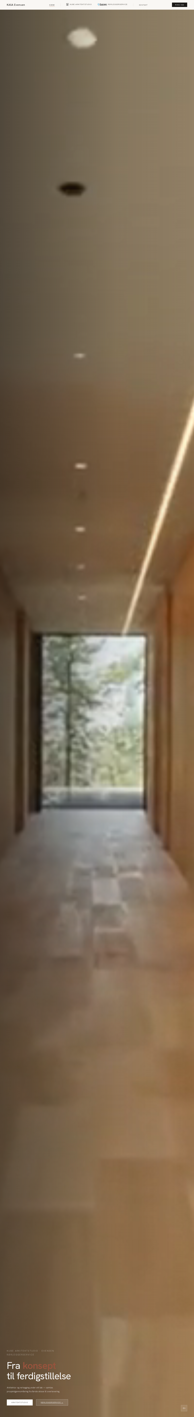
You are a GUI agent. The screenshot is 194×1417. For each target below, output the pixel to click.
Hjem (52, 5)
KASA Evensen (16, 4)
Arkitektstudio (19, 1402)
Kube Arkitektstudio (81, 4)
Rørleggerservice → (52, 1402)
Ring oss (179, 5)
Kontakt (143, 5)
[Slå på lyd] (184, 1408)
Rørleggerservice (118, 4)
